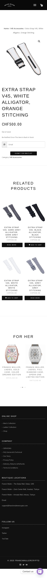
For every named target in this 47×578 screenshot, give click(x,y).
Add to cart (36, 245)
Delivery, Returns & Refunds (14, 464)
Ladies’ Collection (9, 427)
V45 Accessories (17, 28)
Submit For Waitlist (23, 153)
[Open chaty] (40, 571)
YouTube (5, 539)
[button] (39, 41)
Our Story (7, 456)
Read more (11, 245)
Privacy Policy (8, 460)
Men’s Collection (9, 423)
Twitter (4, 533)
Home (6, 28)
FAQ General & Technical (12, 452)
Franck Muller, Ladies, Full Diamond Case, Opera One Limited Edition (35, 372)
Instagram (5, 528)
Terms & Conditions (10, 468)
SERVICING (7, 448)
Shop (5, 431)
